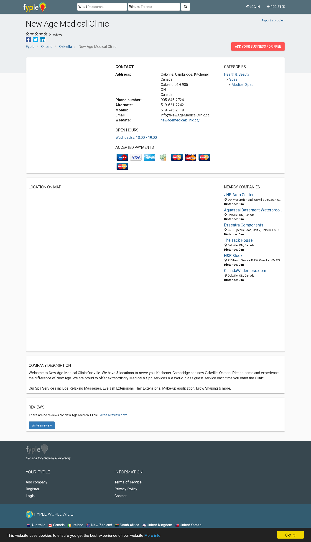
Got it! (290, 535)
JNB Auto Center (239, 195)
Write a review (42, 425)
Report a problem (273, 20)
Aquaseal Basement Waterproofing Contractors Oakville (253, 210)
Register (277, 7)
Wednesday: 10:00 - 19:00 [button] (136, 137)
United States (190, 525)
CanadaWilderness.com (245, 270)
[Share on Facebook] (28, 39)
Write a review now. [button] (113, 415)
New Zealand (101, 525)
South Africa (129, 525)
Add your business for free (258, 46)
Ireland (77, 525)
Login (30, 496)
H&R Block (233, 255)
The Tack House (238, 240)
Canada (58, 525)
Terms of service (128, 482)
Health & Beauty (236, 74)
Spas (233, 79)
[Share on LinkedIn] (42, 39)
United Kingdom (159, 525)
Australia (38, 525)
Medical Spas (242, 84)
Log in (254, 7)
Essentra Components (243, 225)
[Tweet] (35, 39)
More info (152, 535)
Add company (36, 482)
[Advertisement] (67, 91)
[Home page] (35, 7)
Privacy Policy (126, 489)
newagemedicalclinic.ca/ (180, 120)
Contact (121, 496)
